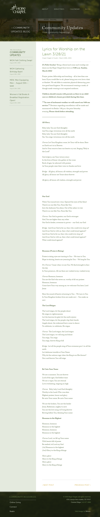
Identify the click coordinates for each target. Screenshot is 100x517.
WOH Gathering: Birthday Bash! (17, 71)
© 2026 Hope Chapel (70, 497)
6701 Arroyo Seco (79, 499)
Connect (13, 507)
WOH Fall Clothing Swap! (21, 61)
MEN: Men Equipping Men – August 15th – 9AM (19, 84)
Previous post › (83, 485)
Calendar (75, 9)
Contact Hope (76, 502)
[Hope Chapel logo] (21, 9)
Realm (12, 511)
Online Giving (15, 502)
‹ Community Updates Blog (20, 29)
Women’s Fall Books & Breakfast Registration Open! (19, 98)
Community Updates (17, 53)
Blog (87, 9)
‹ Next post (48, 485)
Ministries (59, 9)
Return (88, 511)
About (45, 9)
